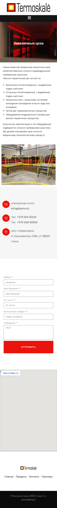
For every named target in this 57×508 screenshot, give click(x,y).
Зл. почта (9, 300)
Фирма (7, 277)
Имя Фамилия (11, 288)
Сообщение (10, 323)
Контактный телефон (15, 311)
